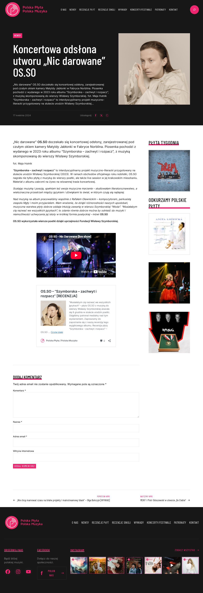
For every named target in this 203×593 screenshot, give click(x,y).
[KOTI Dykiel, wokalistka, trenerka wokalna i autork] (190, 565)
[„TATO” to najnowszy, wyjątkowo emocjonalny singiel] (153, 565)
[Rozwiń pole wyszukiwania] (194, 9)
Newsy (17, 35)
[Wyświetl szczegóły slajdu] (169, 283)
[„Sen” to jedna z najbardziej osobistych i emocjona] (78, 565)
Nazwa (17, 421)
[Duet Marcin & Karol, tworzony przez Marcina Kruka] (134, 565)
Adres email (20, 436)
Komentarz (19, 390)
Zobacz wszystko (185, 550)
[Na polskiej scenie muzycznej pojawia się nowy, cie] (116, 565)
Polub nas (51, 573)
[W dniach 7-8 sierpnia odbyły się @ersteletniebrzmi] (171, 565)
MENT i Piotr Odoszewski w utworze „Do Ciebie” (163, 500)
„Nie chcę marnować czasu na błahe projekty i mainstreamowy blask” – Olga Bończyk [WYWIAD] (63, 500)
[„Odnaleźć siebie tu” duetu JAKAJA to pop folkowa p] (97, 565)
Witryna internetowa (23, 451)
